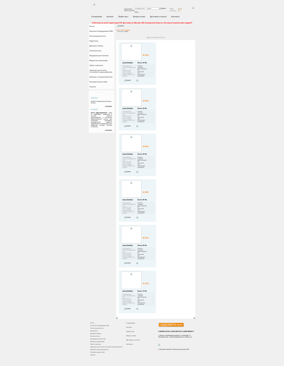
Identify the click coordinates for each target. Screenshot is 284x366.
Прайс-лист (123, 17)
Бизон (126, 31)
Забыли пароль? (129, 10)
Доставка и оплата (158, 17)
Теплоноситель (95, 336)
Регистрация (128, 9)
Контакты (175, 17)
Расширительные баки (97, 352)
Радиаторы (93, 331)
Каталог (110, 17)
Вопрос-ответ (139, 17)
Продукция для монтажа (98, 339)
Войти (137, 12)
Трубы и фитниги (95, 344)
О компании (96, 17)
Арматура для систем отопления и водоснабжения (106, 347)
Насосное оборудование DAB (99, 325)
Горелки (92, 355)
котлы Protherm (127, 62)
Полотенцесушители (97, 328)
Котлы (92, 323)
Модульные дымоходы (97, 341)
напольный (120, 31)
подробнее (108, 106)
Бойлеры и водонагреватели (99, 349)
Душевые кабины (95, 333)
